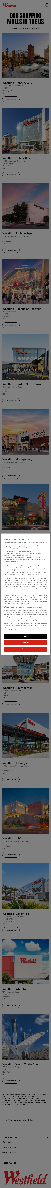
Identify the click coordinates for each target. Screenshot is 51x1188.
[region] (25, 594)
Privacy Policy (25, 603)
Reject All (25, 642)
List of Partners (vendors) (13, 630)
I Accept (25, 649)
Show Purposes (25, 636)
